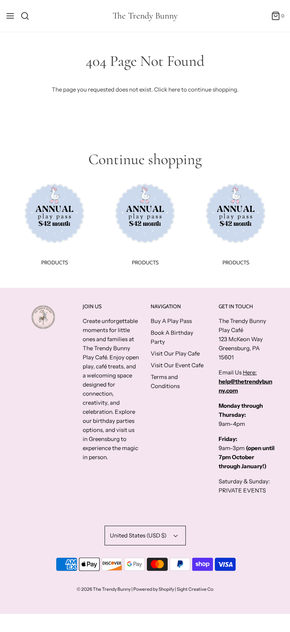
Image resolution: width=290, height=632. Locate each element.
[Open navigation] (10, 16)
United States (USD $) (139, 535)
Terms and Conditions (165, 381)
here (174, 89)
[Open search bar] (27, 16)
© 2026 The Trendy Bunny (104, 589)
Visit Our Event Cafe (177, 365)
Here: (250, 372)
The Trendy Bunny (145, 16)
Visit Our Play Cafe (175, 353)
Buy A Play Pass (171, 321)
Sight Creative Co (195, 589)
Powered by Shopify (153, 589)
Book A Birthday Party (172, 337)
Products (54, 262)
